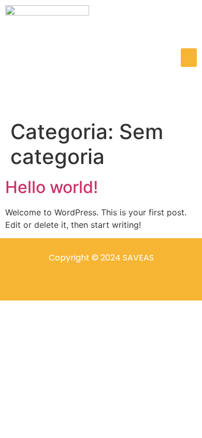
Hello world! (51, 187)
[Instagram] (81, 283)
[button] (189, 57)
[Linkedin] (120, 283)
